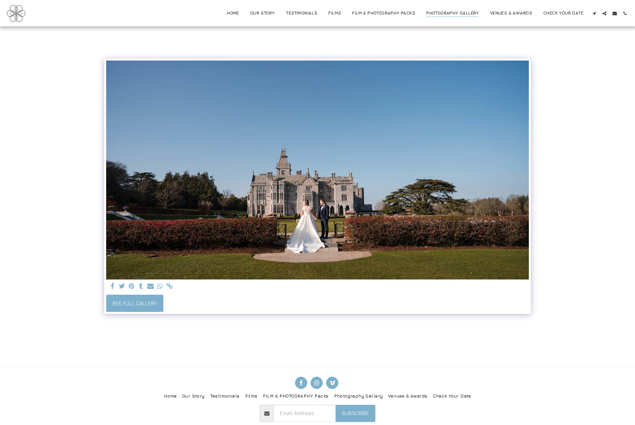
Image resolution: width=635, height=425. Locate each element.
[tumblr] (141, 286)
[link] (169, 286)
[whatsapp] (160, 286)
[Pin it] (131, 286)
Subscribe (355, 413)
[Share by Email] (150, 286)
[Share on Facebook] (112, 286)
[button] (594, 13)
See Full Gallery (134, 303)
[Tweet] (121, 286)
